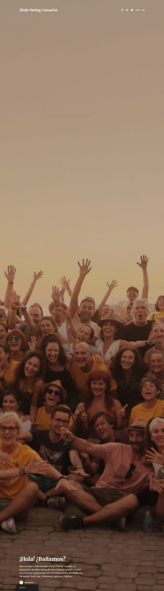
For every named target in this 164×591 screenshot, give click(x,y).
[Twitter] (131, 10)
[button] (140, 10)
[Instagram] (127, 10)
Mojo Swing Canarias (39, 10)
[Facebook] (122, 10)
